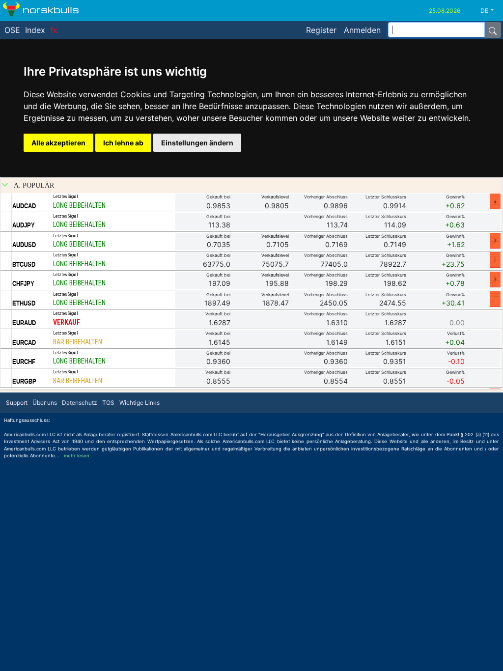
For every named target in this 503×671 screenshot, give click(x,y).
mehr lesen (76, 455)
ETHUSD (23, 303)
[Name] (492, 30)
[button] (490, 10)
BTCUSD (23, 264)
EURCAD (24, 342)
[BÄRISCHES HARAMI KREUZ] (495, 259)
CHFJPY (23, 283)
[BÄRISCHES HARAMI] (495, 240)
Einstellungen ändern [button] (197, 143)
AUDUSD (24, 245)
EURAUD (24, 323)
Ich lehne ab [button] (123, 143)
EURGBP (24, 381)
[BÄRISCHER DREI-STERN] (495, 298)
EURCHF (23, 361)
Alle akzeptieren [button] (58, 143)
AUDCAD (24, 206)
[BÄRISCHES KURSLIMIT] (495, 200)
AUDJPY (23, 225)
